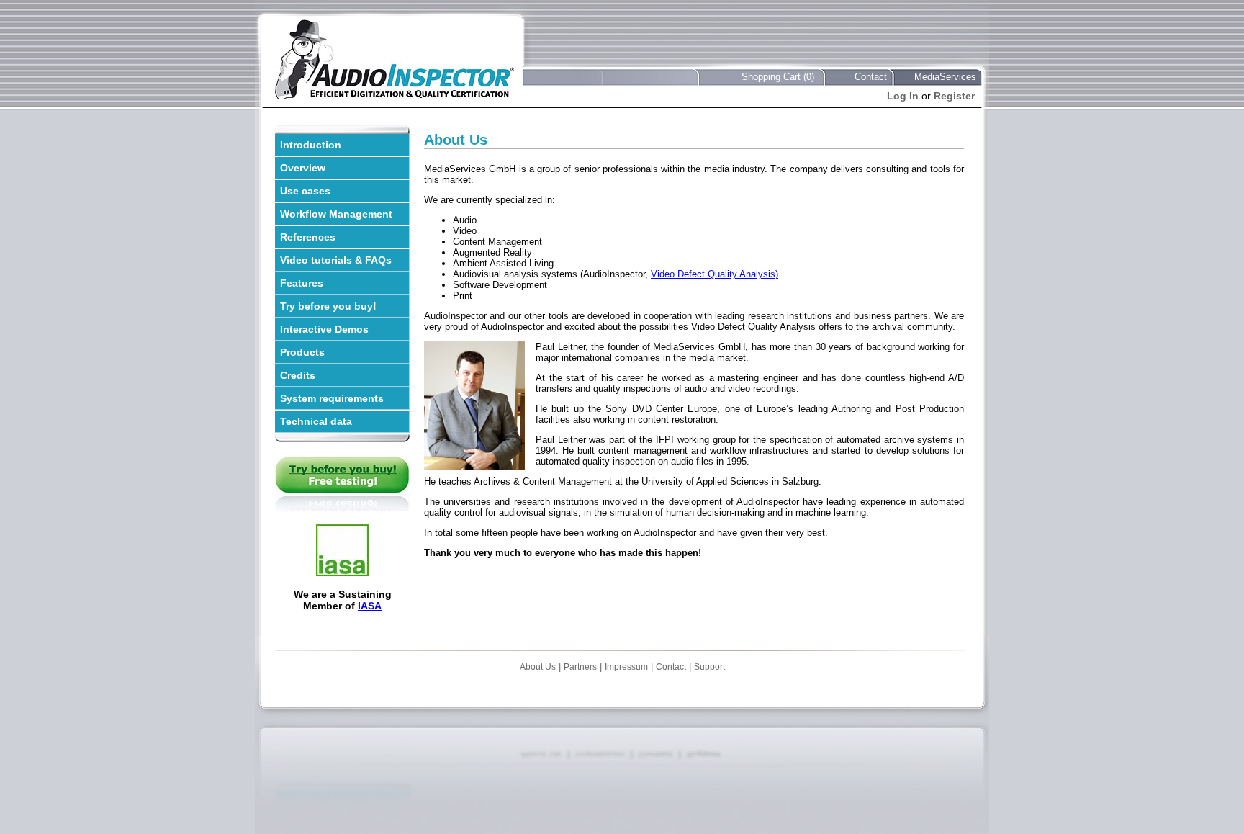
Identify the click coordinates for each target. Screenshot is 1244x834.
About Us (538, 667)
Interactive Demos (324, 329)
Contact (871, 76)
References (307, 237)
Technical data (316, 421)
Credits (297, 375)
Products (302, 352)
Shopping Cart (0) (778, 76)
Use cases (305, 191)
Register (954, 96)
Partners (580, 667)
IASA (370, 605)
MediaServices (945, 76)
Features (301, 283)
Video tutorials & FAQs (336, 260)
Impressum (626, 667)
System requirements (332, 398)
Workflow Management (336, 214)
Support (709, 667)
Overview (302, 168)
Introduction (310, 145)
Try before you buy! (328, 306)
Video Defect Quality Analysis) (714, 274)
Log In (903, 96)
